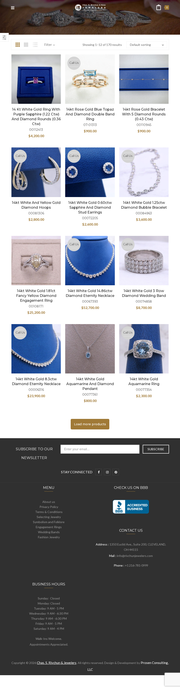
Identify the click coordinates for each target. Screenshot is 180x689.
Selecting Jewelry (49, 517)
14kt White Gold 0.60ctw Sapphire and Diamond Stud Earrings (90, 207)
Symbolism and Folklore (49, 522)
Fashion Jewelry (49, 537)
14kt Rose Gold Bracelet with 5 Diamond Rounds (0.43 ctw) (144, 114)
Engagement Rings (49, 527)
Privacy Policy (49, 507)
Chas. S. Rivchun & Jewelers (56, 663)
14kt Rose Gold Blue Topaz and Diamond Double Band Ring (90, 114)
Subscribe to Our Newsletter (34, 453)
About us (48, 502)
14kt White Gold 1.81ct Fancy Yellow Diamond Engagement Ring (36, 296)
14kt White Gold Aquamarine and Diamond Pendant (90, 384)
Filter (48, 45)
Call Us (74, 63)
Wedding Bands (49, 532)
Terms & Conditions (49, 512)
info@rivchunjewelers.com (135, 556)
